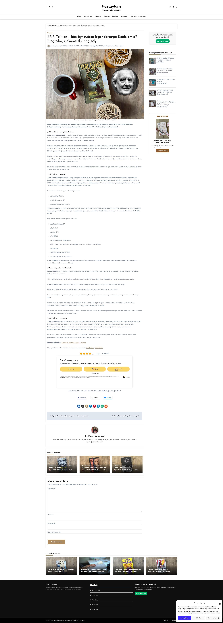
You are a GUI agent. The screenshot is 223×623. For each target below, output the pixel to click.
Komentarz (52, 488)
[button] (219, 603)
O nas (79, 16)
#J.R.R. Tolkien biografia (90, 46)
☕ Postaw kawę (141, 593)
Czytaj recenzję (163, 150)
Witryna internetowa (54, 532)
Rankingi (115, 16)
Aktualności (88, 16)
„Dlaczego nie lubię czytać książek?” (73, 342)
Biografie (50, 33)
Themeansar (82, 620)
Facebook (165, 620)
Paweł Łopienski (57, 46)
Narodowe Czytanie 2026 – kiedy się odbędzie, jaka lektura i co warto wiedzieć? (94, 571)
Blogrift (75, 620)
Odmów (198, 618)
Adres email (52, 523)
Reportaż (151, 567)
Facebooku (90, 348)
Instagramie (99, 348)
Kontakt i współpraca (138, 16)
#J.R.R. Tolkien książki (104, 46)
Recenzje (124, 16)
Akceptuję (184, 618)
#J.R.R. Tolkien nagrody (117, 46)
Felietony (98, 16)
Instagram (174, 620)
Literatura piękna (53, 567)
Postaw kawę (162, 41)
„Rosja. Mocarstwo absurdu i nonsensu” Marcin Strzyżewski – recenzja (160, 571)
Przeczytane (111, 6)
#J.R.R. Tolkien (79, 46)
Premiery (107, 16)
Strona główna (52, 25)
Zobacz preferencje (213, 618)
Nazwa (50, 515)
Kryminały (118, 567)
